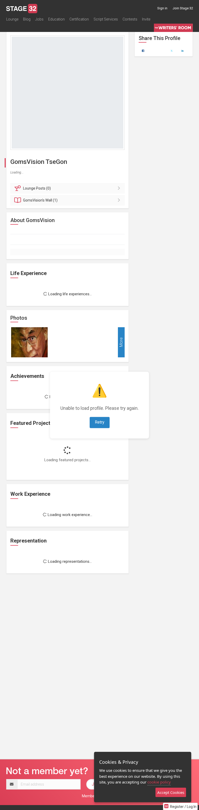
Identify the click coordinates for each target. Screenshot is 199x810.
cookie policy (159, 782)
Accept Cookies (170, 792)
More (121, 342)
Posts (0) (37, 188)
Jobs (39, 19)
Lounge (12, 19)
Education (56, 19)
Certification (79, 19)
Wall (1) (40, 200)
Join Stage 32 (183, 8)
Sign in (162, 8)
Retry (99, 422)
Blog (27, 19)
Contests (130, 19)
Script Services (106, 19)
